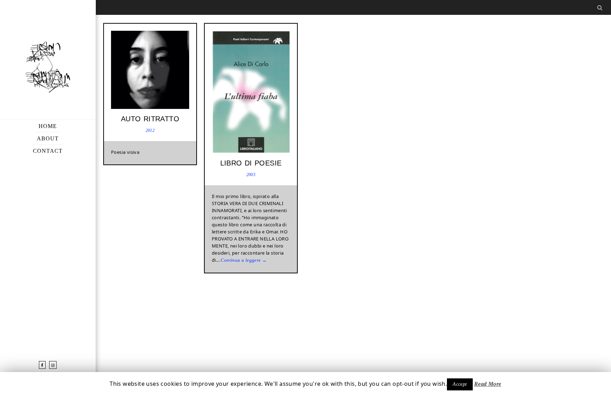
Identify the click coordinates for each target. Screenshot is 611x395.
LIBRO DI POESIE (251, 163)
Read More (487, 384)
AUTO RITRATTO (150, 119)
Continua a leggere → (244, 260)
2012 (150, 130)
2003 (251, 174)
